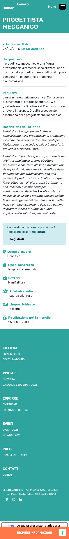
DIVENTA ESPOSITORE (16, 410)
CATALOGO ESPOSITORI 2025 (20, 384)
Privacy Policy (10, 494)
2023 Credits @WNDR (46, 494)
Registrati (17, 239)
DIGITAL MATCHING (14, 359)
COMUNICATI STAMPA (15, 455)
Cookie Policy (26, 494)
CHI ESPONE (10, 404)
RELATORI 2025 (12, 435)
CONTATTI (9, 474)
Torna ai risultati (16, 44)
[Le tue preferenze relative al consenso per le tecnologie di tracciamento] (62, 532)
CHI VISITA (9, 379)
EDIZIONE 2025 (12, 354)
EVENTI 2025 (10, 429)
